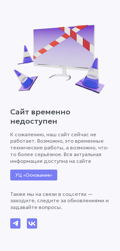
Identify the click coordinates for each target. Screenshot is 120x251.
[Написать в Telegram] (15, 223)
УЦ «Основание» (33, 175)
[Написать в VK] (32, 223)
